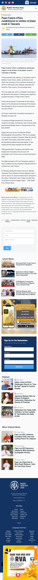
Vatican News (7, 15)
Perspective (23, 513)
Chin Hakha (8, 534)
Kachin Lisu (19, 533)
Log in (19, 523)
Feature (22, 511)
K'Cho (8, 542)
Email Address (8, 346)
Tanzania (34, 220)
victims (23, 220)
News (21, 509)
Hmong (8, 540)
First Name (7, 352)
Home (16, 509)
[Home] (12, 8)
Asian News (19, 380)
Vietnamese (32, 540)
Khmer (19, 540)
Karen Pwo (19, 536)
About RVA (15, 511)
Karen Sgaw (19, 538)
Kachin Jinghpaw (19, 531)
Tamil (31, 534)
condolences (15, 220)
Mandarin (19, 542)
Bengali (8, 531)
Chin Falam (8, 533)
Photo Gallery (14, 514)
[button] (7, 34)
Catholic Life (23, 514)
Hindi (8, 538)
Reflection (23, 516)
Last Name (7, 359)
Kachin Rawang (19, 534)
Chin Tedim (8, 536)
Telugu (32, 536)
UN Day (22, 518)
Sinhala (32, 533)
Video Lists (15, 516)
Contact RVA (14, 513)
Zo (32, 542)
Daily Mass (15, 518)
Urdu (32, 538)
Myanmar (31, 531)
